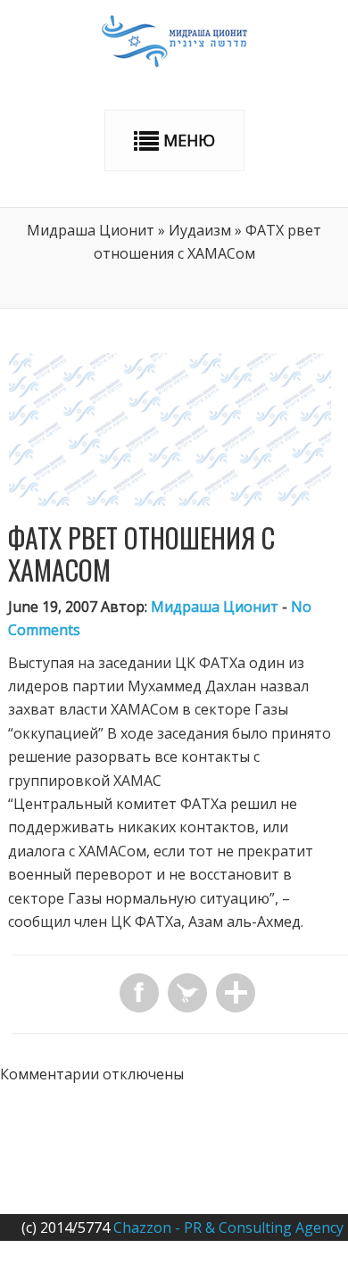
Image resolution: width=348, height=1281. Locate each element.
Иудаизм (200, 230)
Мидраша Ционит (90, 230)
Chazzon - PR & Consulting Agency (228, 1227)
